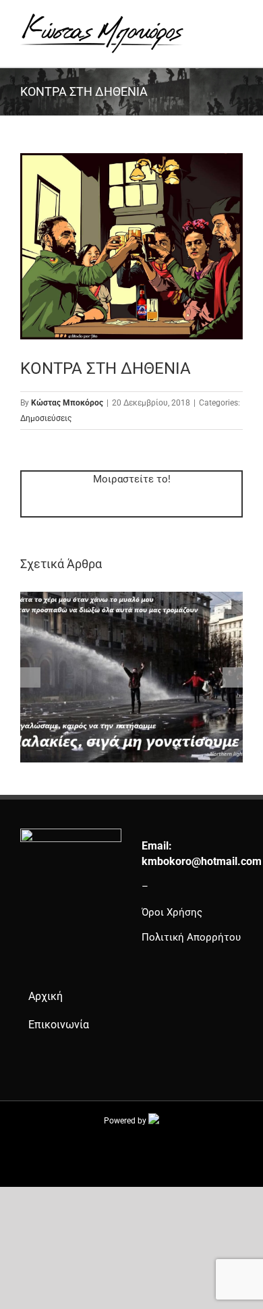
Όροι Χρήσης (172, 912)
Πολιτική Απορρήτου (191, 937)
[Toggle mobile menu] (237, 20)
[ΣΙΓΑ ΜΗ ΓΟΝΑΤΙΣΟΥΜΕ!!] (131, 598)
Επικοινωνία (58, 1024)
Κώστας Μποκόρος (67, 403)
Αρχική (45, 996)
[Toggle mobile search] (213, 20)
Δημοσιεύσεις (45, 418)
